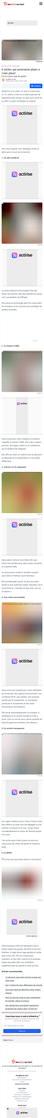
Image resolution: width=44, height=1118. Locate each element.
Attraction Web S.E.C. (18, 1071)
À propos (22, 1090)
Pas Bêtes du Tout (11, 79)
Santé (22, 1082)
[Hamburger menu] (40, 3)
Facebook (22, 1107)
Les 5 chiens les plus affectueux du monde (23, 985)
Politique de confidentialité (22, 1097)
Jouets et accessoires (22, 1084)
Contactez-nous (22, 1101)
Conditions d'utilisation (22, 1095)
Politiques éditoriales (22, 1099)
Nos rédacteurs (22, 1092)
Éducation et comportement (22, 1080)
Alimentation (22, 1078)
